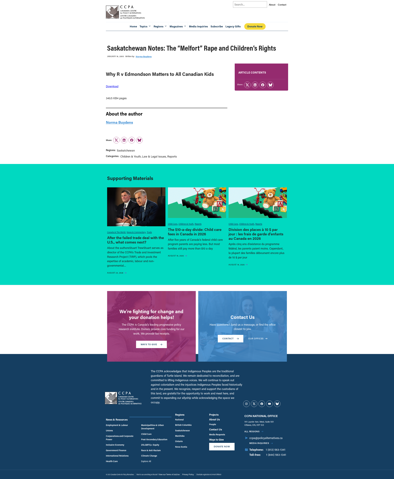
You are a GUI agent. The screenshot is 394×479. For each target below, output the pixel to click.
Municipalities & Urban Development (152, 427)
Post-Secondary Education (154, 439)
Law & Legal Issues (154, 156)
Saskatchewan (126, 150)
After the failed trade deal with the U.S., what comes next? (135, 239)
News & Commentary (136, 232)
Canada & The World (116, 232)
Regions (179, 414)
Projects (214, 414)
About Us (214, 419)
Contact (282, 4)
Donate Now (255, 26)
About (272, 4)
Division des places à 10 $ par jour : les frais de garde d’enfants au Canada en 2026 (256, 234)
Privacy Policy (188, 474)
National (179, 419)
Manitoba (180, 435)
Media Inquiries (198, 26)
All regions (252, 431)
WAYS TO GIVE (149, 344)
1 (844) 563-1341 (276, 455)
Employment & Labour (117, 425)
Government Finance (116, 450)
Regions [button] (158, 26)
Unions (109, 430)
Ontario (179, 441)
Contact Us (215, 429)
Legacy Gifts (233, 26)
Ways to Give (216, 439)
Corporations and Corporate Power (119, 438)
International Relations (117, 455)
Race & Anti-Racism (151, 450)
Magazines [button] (176, 26)
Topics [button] (143, 26)
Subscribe (217, 26)
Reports (172, 156)
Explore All (146, 461)
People (212, 424)
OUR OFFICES (256, 338)
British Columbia (183, 424)
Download (112, 86)
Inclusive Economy (115, 444)
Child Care (172, 223)
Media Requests (217, 434)
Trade (149, 232)
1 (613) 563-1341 (275, 449)
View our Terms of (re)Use (169, 474)
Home (133, 26)
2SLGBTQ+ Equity (150, 444)
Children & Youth (130, 156)
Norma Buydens (144, 56)
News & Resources (117, 419)
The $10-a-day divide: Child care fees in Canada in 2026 (194, 231)
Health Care (112, 461)
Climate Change (149, 455)
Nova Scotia (181, 446)
